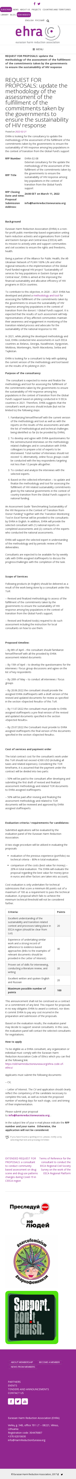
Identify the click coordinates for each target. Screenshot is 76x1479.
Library (4, 14)
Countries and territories (57, 9)
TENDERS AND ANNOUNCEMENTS (28, 1389)
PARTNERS (14, 1381)
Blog (13, 14)
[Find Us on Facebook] (34, 4)
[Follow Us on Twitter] (38, 4)
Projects (36, 9)
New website (23, 14)
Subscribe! (6, 9)
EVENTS (12, 1385)
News (15, 9)
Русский (39, 20)
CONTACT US (16, 1393)
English (29, 20)
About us (25, 9)
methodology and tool (46, 295)
